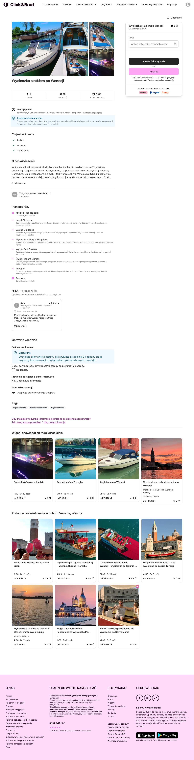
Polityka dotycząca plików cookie (21, 720)
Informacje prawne (14, 726)
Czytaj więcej (19, 183)
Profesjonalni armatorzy (17, 713)
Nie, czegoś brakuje (54, 422)
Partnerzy (10, 730)
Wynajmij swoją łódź (15, 709)
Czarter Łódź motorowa (119, 727)
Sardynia (112, 713)
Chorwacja (112, 696)
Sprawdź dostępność (153, 61)
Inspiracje (172, 4)
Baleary (111, 709)
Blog (8, 747)
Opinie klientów (57, 723)
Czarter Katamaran (116, 730)
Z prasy (9, 706)
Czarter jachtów (51, 4)
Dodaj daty (22, 369)
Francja (111, 716)
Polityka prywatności (15, 716)
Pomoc (9, 696)
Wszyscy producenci (117, 741)
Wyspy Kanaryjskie (116, 706)
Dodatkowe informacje (29, 380)
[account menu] (188, 4)
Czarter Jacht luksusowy (119, 737)
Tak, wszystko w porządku (26, 422)
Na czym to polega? (15, 703)
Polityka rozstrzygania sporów (20, 740)
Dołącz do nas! (12, 733)
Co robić (67, 4)
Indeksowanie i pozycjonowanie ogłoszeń (25, 737)
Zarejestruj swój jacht (152, 4)
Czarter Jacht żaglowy (118, 724)
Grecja (110, 699)
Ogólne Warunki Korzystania (19, 723)
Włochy (111, 703)
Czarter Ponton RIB (116, 734)
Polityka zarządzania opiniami (19, 743)
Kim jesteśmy (12, 699)
